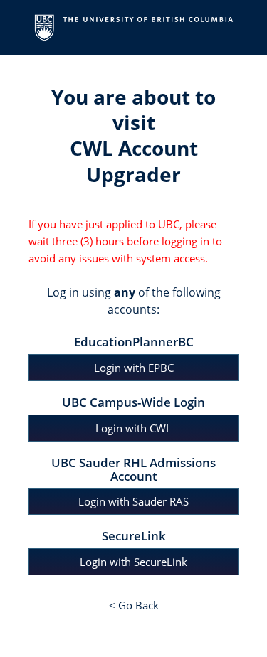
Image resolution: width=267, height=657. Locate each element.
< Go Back (134, 605)
